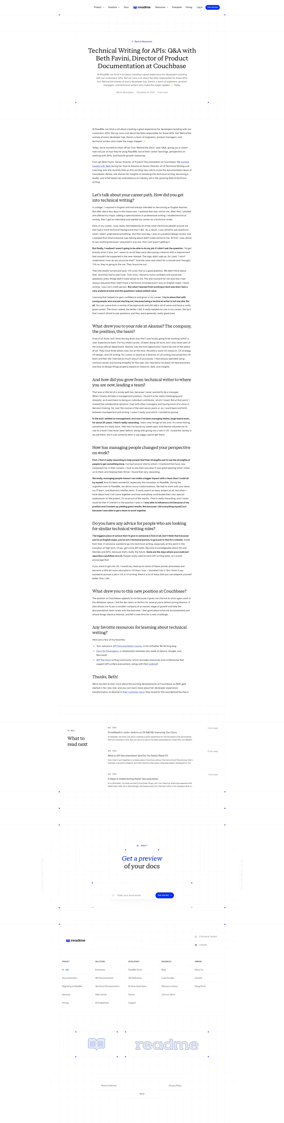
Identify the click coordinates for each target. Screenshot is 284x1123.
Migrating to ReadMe (72, 986)
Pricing (65, 1003)
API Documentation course (127, 646)
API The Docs (103, 660)
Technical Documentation (107, 986)
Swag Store (200, 986)
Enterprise (100, 970)
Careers (198, 978)
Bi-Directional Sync (137, 986)
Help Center (101, 994)
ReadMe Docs (135, 970)
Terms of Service (109, 1085)
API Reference (135, 978)
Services (66, 994)
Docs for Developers (107, 651)
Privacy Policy (175, 1085)
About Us (199, 970)
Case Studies (168, 978)
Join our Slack (168, 994)
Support (132, 1003)
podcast (153, 664)
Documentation (69, 978)
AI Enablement (102, 1003)
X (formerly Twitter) (208, 936)
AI (65, 970)
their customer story (133, 692)
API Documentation (104, 978)
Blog (164, 970)
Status (131, 994)
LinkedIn (203, 945)
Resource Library (170, 986)
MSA (142, 1094)
